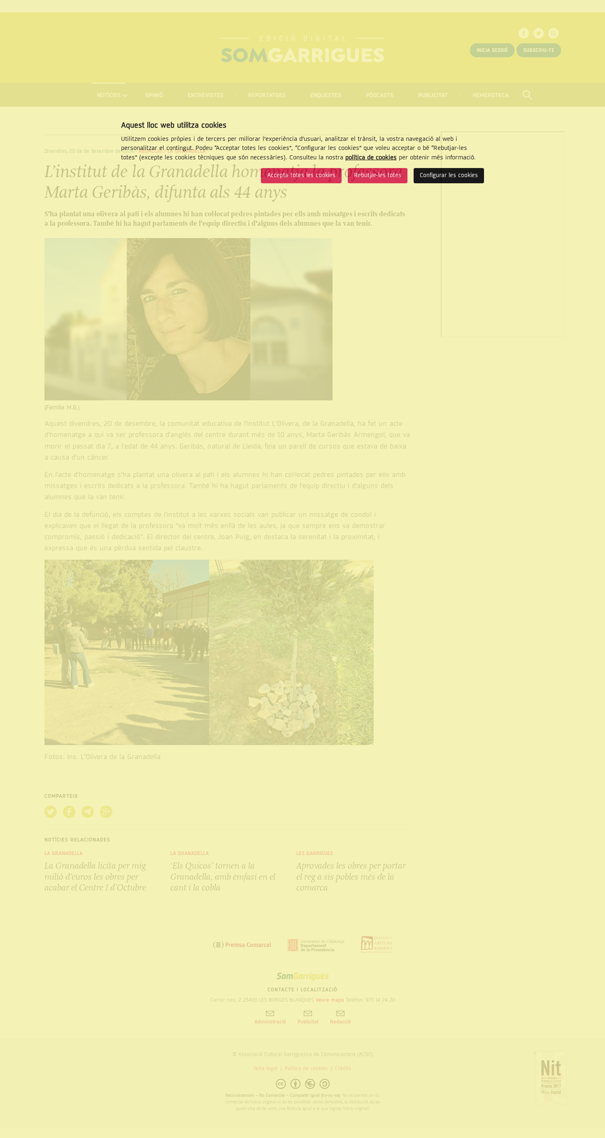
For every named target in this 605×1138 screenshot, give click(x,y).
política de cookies (371, 157)
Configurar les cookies (449, 175)
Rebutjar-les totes (377, 175)
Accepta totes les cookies (301, 175)
